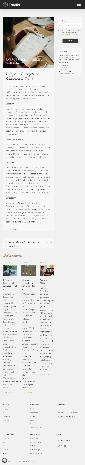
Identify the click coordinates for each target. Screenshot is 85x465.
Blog (59, 434)
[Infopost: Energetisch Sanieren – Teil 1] (28, 266)
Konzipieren (34, 412)
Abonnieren (70, 41)
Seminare (60, 409)
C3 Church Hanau (36, 442)
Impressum (6, 417)
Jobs (4, 446)
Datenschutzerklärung (68, 34)
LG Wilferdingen (35, 450)
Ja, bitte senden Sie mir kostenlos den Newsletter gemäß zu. (70, 32)
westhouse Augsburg (37, 453)
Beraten (32, 409)
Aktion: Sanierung (35, 427)
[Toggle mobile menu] (79, 4)
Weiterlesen (8, 392)
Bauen (32, 420)
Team (4, 442)
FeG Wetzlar (34, 446)
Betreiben (33, 424)
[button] (4, 460)
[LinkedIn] (65, 446)
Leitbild (5, 450)
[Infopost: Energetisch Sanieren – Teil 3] (10, 266)
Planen (32, 416)
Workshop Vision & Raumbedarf (68, 412)
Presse (5, 453)
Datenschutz (7, 420)
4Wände (6, 405)
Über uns (6, 438)
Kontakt (5, 409)
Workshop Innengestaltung (66, 416)
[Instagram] (59, 446)
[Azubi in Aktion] (47, 266)
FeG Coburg (34, 438)
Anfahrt (5, 413)
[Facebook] (62, 446)
